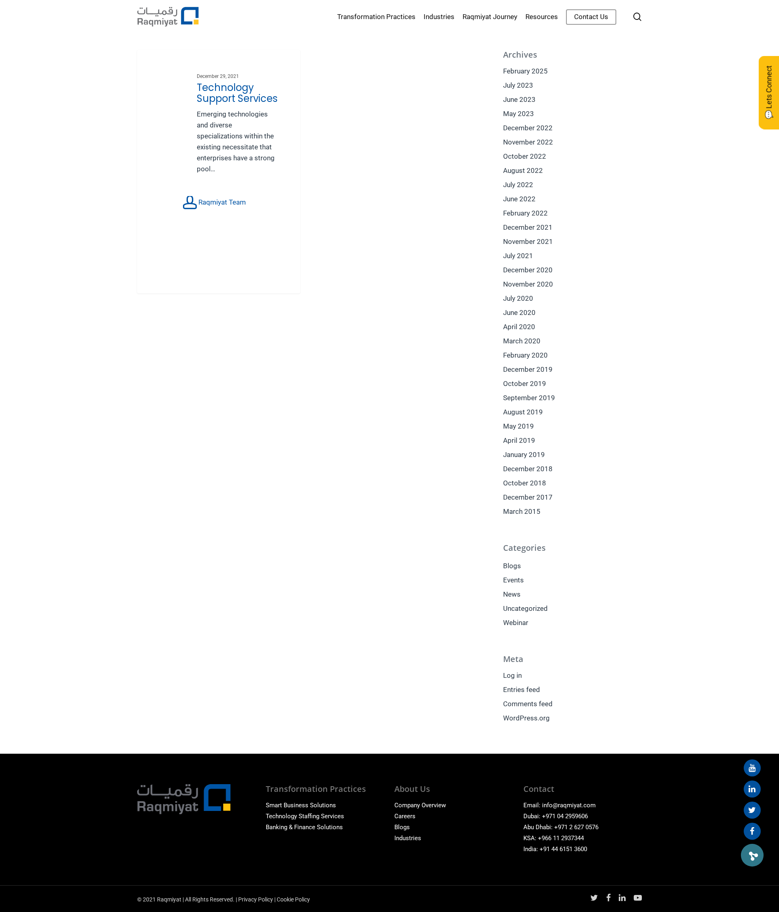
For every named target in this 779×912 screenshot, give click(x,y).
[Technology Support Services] (219, 171)
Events (513, 580)
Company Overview (420, 805)
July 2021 (518, 256)
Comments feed (528, 704)
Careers (404, 816)
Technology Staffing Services (305, 816)
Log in (512, 675)
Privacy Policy (255, 899)
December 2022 (528, 128)
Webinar (515, 623)
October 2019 (524, 383)
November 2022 (528, 142)
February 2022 (525, 213)
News (512, 594)
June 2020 (519, 312)
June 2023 (519, 99)
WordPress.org (526, 718)
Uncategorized (525, 608)
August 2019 (523, 412)
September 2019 (529, 398)
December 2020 (528, 270)
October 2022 (524, 156)
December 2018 (528, 469)
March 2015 (521, 511)
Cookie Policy (293, 899)
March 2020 (521, 341)
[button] (752, 855)
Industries (407, 838)
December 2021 (528, 227)
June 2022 (519, 199)
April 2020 (519, 327)
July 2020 (518, 298)
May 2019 (518, 426)
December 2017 (528, 497)
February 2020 (525, 355)
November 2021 (528, 241)
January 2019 (524, 455)
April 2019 (519, 440)
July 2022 (518, 185)
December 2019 (528, 369)
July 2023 (518, 85)
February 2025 (525, 71)
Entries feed (521, 690)
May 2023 (518, 114)
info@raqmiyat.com (569, 805)
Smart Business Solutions (301, 805)
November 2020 (528, 284)
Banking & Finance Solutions (304, 827)
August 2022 (523, 170)
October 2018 (524, 483)
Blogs (512, 566)
